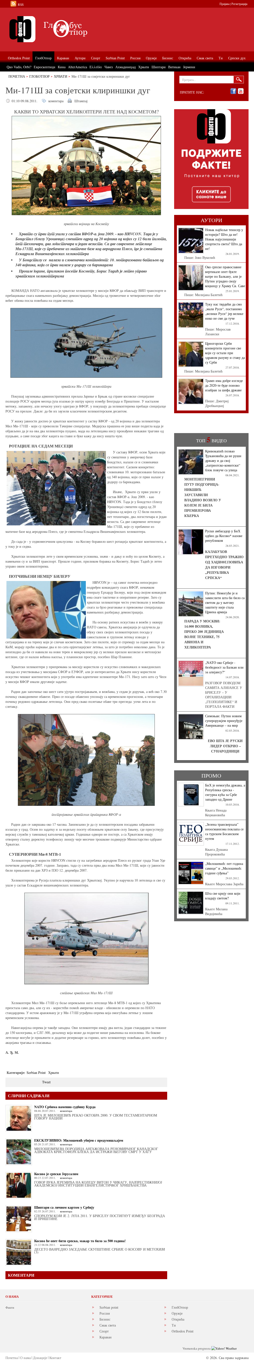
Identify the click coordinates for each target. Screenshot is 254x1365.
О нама (25, 1357)
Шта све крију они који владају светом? (222, 895)
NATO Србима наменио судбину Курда (64, 1106)
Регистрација (239, 4)
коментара (56, 101)
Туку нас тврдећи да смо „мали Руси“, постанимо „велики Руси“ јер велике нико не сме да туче (224, 311)
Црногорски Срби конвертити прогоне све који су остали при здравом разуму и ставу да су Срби (225, 353)
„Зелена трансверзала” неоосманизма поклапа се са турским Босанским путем (224, 831)
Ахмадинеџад (125, 67)
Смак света (107, 1325)
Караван (105, 1337)
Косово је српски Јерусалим (56, 1173)
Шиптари (159, 67)
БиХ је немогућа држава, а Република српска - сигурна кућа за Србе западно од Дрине (225, 792)
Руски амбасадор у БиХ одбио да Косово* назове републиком (223, 536)
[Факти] (61, 29)
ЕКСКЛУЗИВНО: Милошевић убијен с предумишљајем (78, 1140)
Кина (61, 67)
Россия (104, 1313)
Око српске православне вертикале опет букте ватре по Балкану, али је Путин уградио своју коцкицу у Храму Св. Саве (225, 276)
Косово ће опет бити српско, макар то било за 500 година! (80, 1240)
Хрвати (60, 76)
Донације (40, 1357)
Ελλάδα (96, 67)
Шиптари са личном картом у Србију (64, 1207)
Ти (174, 1325)
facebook (233, 91)
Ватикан (174, 67)
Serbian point (108, 1307)
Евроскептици (44, 67)
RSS (21, 4)
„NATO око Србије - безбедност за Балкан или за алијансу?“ (224, 667)
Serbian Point (36, 1072)
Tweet (46, 1082)
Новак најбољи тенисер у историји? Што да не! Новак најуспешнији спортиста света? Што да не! (224, 239)
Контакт (55, 1357)
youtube (241, 91)
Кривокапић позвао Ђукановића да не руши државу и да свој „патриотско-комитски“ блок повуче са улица (223, 460)
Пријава (224, 4)
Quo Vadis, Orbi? (19, 67)
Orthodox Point (182, 1331)
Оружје (177, 1313)
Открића (178, 1319)
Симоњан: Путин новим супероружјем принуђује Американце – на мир (223, 721)
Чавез (108, 67)
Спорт (104, 1331)
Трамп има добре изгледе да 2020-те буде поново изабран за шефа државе (224, 385)
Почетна (16, 76)
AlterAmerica (77, 67)
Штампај (81, 101)
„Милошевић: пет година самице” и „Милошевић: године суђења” (224, 868)
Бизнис (104, 1319)
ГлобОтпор (39, 76)
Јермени (189, 67)
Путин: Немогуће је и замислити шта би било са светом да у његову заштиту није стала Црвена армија (225, 602)
